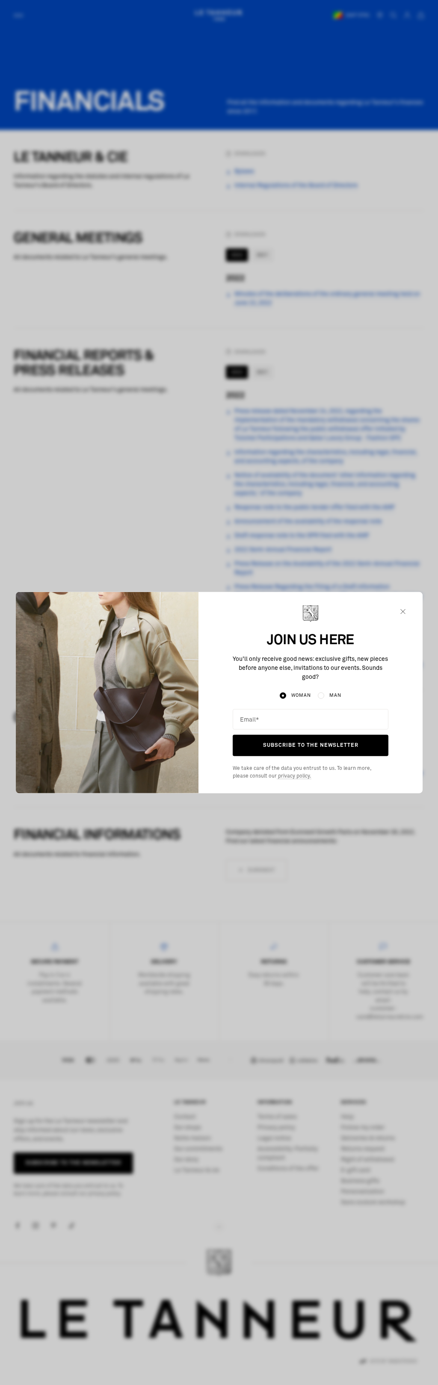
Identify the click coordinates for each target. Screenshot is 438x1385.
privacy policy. (294, 776)
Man (335, 695)
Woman (301, 695)
